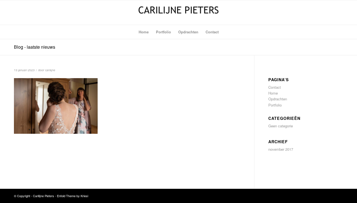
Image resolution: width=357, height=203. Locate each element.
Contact (274, 87)
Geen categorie (280, 125)
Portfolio (275, 105)
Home (273, 93)
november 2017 (280, 149)
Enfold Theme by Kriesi (72, 196)
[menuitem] (143, 32)
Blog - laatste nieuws (34, 47)
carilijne (50, 70)
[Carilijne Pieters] (178, 12)
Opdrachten (277, 99)
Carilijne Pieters (43, 196)
